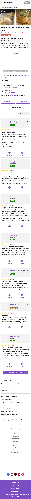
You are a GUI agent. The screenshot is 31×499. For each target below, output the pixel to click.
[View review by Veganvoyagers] (5, 272)
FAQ (15, 444)
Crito (11, 197)
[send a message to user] (19, 121)
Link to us (15, 447)
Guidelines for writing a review (10, 387)
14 (4, 11)
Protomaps (10, 71)
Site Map (15, 449)
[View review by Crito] (5, 198)
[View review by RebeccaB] (5, 306)
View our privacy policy (8, 390)
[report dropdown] (28, 121)
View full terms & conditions (9, 414)
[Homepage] (8, 3)
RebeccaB (13, 304)
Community (15, 429)
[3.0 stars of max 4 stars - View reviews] (4, 33)
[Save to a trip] (25, 11)
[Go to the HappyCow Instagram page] (22, 474)
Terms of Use (15, 485)
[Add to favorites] (29, 11)
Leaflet (5, 71)
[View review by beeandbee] (5, 123)
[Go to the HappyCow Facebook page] (8, 474)
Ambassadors (15, 431)
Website (15, 53)
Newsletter (15, 436)
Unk (11, 162)
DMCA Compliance (15, 488)
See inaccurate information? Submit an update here (12, 404)
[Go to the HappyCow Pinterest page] (19, 474)
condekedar (13, 95)
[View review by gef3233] (5, 237)
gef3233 (12, 236)
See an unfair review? (7, 411)
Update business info (10, 87)
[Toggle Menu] (1, 2)
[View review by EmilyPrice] (5, 338)
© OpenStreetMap (17, 71)
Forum (15, 435)
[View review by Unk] (5, 164)
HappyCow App (15, 453)
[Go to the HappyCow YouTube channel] (12, 474)
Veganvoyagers (15, 270)
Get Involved (15, 438)
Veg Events (15, 433)
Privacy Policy (15, 482)
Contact (15, 446)
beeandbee (13, 121)
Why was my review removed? (10, 384)
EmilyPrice (19, 110)
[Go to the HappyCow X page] (15, 474)
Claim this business (9, 92)
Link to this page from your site (10, 408)
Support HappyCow (15, 491)
